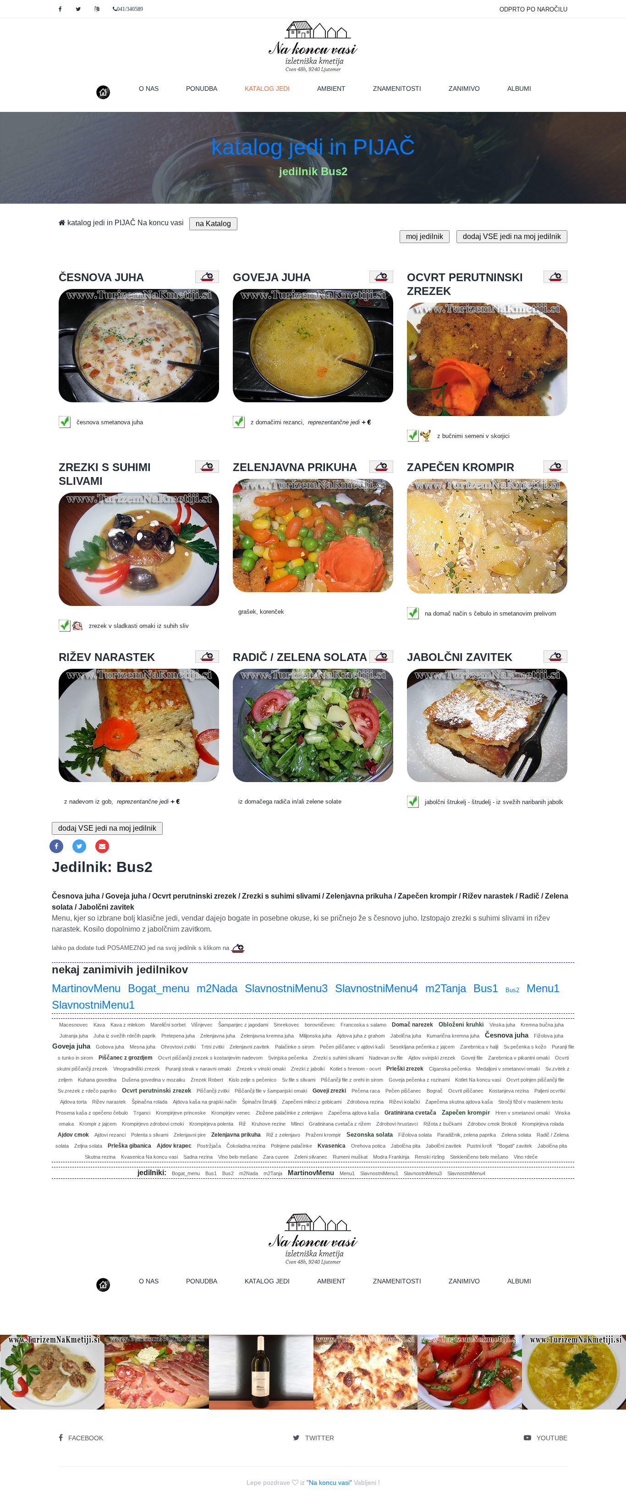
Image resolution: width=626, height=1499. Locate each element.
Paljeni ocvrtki (549, 1091)
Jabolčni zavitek (443, 1146)
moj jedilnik (425, 236)
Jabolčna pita (405, 1146)
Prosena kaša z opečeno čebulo (92, 1113)
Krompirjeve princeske (181, 1113)
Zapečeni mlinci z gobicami (311, 1102)
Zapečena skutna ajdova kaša (459, 1102)
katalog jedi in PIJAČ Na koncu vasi (125, 223)
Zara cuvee (276, 1157)
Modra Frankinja (391, 1157)
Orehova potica (368, 1146)
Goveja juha (71, 1046)
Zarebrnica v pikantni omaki (518, 1057)
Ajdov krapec (174, 1146)
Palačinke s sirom (294, 1046)
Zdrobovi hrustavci (397, 1124)
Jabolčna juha (405, 1035)
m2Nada (217, 988)
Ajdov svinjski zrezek (432, 1057)
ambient (331, 88)
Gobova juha (110, 1046)
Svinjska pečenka (288, 1057)
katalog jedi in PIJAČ (313, 147)
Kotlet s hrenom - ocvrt (355, 1069)
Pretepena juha (178, 1035)
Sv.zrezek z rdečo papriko (87, 1091)
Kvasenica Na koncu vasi (149, 1157)
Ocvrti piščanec (465, 1091)
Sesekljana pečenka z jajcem (422, 1046)
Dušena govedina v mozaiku (153, 1080)
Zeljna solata (88, 1146)
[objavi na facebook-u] (56, 846)
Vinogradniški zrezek (136, 1069)
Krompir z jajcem (97, 1124)
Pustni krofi (479, 1146)
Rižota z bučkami (442, 1124)
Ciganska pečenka (450, 1069)
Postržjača (209, 1146)
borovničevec (320, 1024)
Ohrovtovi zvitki (178, 1046)
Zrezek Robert (207, 1080)
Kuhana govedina (97, 1080)
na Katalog (213, 224)
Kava (99, 1024)
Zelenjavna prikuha (236, 1135)
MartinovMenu (86, 988)
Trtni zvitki (212, 1046)
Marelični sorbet (168, 1024)
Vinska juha (502, 1024)
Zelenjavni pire (190, 1135)
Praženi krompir (323, 1135)
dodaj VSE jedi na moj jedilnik (511, 236)
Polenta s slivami (149, 1135)
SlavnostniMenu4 (376, 988)
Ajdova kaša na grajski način (204, 1102)
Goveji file (472, 1057)
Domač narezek (412, 1025)
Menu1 (543, 988)
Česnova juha (506, 1035)
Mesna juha (142, 1046)
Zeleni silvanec (310, 1157)
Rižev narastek (109, 1102)
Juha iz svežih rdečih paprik (124, 1035)
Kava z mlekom (127, 1024)
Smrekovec (286, 1024)
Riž (242, 1124)
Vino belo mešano (238, 1157)
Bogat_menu (158, 988)
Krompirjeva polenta (211, 1124)
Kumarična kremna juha (453, 1035)
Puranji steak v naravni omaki (198, 1069)
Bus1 (485, 988)
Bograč (435, 1091)
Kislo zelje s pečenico (252, 1080)
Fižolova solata (415, 1135)
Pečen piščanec (403, 1091)
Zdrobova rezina (365, 1102)
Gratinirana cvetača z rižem (340, 1124)
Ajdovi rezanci (110, 1135)
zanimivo (464, 88)
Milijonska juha (315, 1035)
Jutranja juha (74, 1035)
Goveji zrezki (329, 1091)
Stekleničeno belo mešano (479, 1157)
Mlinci (297, 1124)
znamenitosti (397, 88)
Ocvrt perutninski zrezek (156, 1090)
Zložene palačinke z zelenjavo (289, 1113)
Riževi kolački (404, 1102)
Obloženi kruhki (461, 1024)
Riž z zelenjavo (283, 1135)
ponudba (201, 88)
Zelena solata (516, 1135)
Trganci (141, 1113)
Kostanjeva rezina (509, 1091)
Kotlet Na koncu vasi (478, 1080)
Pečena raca (365, 1091)
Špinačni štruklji (259, 1102)
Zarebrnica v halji (479, 1046)
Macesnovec (73, 1024)
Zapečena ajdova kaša (353, 1113)
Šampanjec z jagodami (243, 1024)
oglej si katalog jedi (160, 1398)
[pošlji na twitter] (79, 846)
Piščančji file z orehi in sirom (352, 1080)
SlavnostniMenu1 (93, 1005)
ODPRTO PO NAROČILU (533, 9)
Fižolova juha (548, 1035)
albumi (519, 88)
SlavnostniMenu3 (286, 988)
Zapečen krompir (466, 1112)
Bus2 (512, 990)
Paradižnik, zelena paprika (466, 1135)
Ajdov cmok (73, 1135)
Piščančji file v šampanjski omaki (271, 1091)
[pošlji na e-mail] (102, 846)
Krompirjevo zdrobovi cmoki (153, 1124)
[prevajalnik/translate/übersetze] (96, 9)
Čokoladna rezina (245, 1146)
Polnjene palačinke (291, 1146)
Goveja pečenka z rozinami (419, 1080)
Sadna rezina (198, 1157)
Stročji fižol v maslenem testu (530, 1102)
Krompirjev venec (230, 1113)
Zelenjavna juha (217, 1035)
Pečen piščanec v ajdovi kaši (352, 1046)
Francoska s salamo (363, 1024)
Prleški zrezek (404, 1069)
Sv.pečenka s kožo (525, 1046)
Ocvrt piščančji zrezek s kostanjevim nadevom (210, 1057)
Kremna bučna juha (542, 1024)
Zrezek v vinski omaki (261, 1069)
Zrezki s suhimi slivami (338, 1057)
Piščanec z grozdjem (126, 1058)
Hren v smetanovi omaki (522, 1113)
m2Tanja (445, 988)
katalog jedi (274, 88)
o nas (149, 88)
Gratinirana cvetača (410, 1113)
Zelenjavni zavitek (249, 1046)
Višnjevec (202, 1024)
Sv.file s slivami (298, 1080)
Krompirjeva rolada (543, 1124)
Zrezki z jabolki (307, 1069)
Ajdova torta (73, 1102)
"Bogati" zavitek (514, 1146)
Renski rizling (430, 1157)
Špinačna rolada (149, 1102)
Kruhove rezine (269, 1124)
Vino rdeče (526, 1157)
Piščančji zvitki (213, 1091)
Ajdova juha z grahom (361, 1035)
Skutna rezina (100, 1157)
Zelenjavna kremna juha (267, 1035)
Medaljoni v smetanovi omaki (508, 1069)
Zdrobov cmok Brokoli (491, 1124)
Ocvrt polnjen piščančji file (535, 1080)
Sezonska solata (369, 1134)
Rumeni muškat (350, 1157)
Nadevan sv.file (386, 1057)
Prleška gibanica (129, 1146)
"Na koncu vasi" (329, 1482)
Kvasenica (332, 1146)
